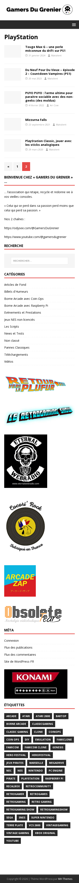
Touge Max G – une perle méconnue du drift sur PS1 (45, 49)
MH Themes (65, 879)
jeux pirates (14, 763)
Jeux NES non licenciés (19, 320)
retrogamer (15, 794)
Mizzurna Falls (36, 120)
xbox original (45, 833)
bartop (61, 716)
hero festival (16, 755)
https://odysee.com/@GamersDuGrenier (31, 228)
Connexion (11, 641)
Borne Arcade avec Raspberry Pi (26, 306)
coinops (55, 732)
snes (22, 817)
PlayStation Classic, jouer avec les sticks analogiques (48, 143)
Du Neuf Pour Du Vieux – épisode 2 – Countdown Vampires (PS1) (50, 72)
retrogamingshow (54, 809)
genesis (57, 747)
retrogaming (16, 802)
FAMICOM (12, 747)
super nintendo (42, 817)
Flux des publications (18, 647)
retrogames (38, 794)
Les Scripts (11, 326)
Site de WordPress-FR (19, 661)
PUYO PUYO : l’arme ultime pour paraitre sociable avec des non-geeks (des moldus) (49, 96)
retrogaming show (20, 809)
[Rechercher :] (39, 260)
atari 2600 (43, 716)
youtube (12, 841)
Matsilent (56, 55)
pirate (10, 778)
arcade (11, 716)
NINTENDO (35, 770)
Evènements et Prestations (22, 312)
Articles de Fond (15, 285)
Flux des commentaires (20, 655)
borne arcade (16, 724)
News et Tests (14, 333)
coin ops (12, 739)
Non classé (11, 341)
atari (26, 716)
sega (9, 817)
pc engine (56, 770)
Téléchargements (16, 355)
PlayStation (30, 778)
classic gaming (17, 732)
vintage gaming (17, 833)
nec (9, 770)
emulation (43, 739)
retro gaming (42, 802)
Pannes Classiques (16, 347)
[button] (73, 24)
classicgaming (42, 724)
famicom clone (36, 747)
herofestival (41, 755)
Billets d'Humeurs (16, 291)
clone (38, 732)
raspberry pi (54, 778)
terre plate (14, 825)
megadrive (56, 763)
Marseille (36, 763)
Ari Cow (54, 105)
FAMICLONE (64, 739)
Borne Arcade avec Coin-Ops (24, 299)
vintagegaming (57, 825)
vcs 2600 (34, 825)
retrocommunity (38, 786)
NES (20, 770)
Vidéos (8, 361)
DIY (27, 739)
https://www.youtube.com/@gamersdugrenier (35, 237)
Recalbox (13, 786)
